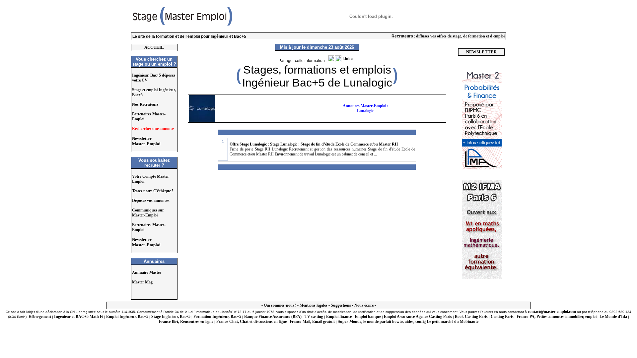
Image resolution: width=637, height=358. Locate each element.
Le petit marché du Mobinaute (452, 321)
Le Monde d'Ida (613, 316)
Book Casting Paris (471, 316)
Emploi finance (339, 316)
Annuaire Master (146, 272)
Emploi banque (368, 316)
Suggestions (341, 305)
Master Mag (142, 282)
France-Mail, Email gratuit (312, 321)
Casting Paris (502, 316)
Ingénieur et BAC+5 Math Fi (78, 316)
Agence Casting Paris (434, 316)
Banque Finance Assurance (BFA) (273, 316)
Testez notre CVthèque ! (152, 191)
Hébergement (40, 316)
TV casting (314, 316)
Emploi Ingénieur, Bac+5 (127, 316)
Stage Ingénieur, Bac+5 (170, 316)
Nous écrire (364, 305)
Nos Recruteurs (145, 104)
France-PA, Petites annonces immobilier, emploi (557, 316)
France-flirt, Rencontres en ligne (186, 321)
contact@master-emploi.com (552, 311)
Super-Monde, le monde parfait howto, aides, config (382, 321)
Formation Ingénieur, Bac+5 (217, 316)
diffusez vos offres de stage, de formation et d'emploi (460, 36)
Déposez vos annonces (151, 200)
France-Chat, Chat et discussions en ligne (251, 321)
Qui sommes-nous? (280, 305)
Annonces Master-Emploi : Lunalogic (366, 108)
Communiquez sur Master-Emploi (148, 212)
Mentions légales (313, 305)
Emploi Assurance (399, 316)
